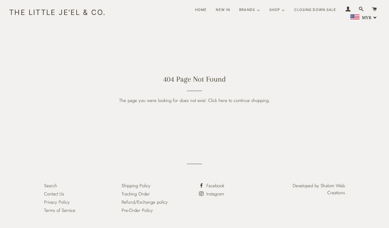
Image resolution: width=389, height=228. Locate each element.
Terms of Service (59, 210)
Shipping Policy (136, 185)
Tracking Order (136, 194)
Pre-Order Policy (137, 210)
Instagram (214, 194)
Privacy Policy (57, 202)
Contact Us (54, 194)
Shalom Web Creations (333, 189)
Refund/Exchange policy (145, 202)
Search (50, 185)
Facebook (214, 185)
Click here (217, 100)
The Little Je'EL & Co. (57, 12)
